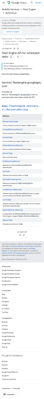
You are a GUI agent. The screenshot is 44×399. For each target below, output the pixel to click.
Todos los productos (9, 379)
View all (4, 347)
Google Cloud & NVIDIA (10, 285)
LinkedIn (5, 305)
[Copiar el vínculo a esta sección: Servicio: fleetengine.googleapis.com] (9, 86)
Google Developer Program (11, 270)
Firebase (5, 329)
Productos (18, 39)
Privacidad (16, 388)
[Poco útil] (18, 48)
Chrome (5, 325)
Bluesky (4, 298)
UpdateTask (7, 220)
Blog (3, 294)
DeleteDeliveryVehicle (13, 145)
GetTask (6, 171)
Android (4, 322)
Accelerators (6, 281)
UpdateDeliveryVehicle (13, 210)
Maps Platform (24, 2)
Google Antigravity (8, 336)
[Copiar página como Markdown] (18, 57)
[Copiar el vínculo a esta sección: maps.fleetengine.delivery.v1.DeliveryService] (30, 109)
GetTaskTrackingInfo (12, 179)
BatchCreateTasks (10, 121)
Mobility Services (10, 9)
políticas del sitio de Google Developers (15, 253)
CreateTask (7, 137)
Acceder (38, 3)
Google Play (6, 343)
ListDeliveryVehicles (12, 189)
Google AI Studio (8, 333)
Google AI (5, 376)
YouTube (5, 312)
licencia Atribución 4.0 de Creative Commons (26, 246)
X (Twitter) (5, 309)
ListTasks (7, 200)
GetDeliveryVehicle (11, 161)
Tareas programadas (11, 44)
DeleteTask (7, 153)
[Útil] (14, 48)
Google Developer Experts (11, 277)
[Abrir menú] (3, 2)
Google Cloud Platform (10, 372)
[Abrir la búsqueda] (31, 2)
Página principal (7, 39)
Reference (11, 13)
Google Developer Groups (11, 274)
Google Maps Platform (32, 39)
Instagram (5, 301)
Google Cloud (6, 340)
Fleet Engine (29, 9)
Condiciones (6, 388)
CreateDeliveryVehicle (13, 129)
